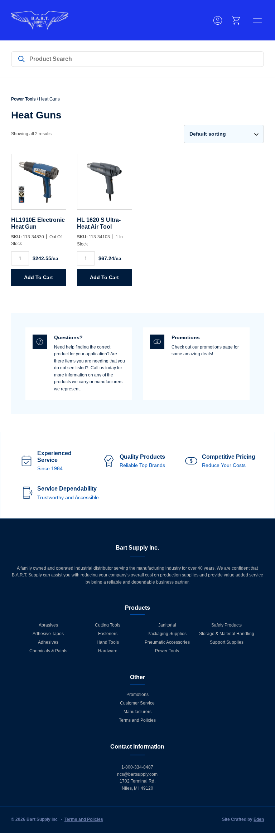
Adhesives (48, 642)
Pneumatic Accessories (167, 642)
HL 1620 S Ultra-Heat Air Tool (99, 223)
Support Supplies (226, 642)
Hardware (107, 650)
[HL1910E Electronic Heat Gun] (38, 185)
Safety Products (226, 625)
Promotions (137, 694)
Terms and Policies (137, 720)
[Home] (39, 20)
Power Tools (23, 99)
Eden (259, 819)
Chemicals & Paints (48, 650)
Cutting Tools (107, 625)
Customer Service (137, 703)
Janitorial (167, 625)
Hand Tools (108, 642)
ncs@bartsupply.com (137, 774)
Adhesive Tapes (48, 633)
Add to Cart (38, 277)
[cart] (236, 20)
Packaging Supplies (167, 633)
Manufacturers (137, 711)
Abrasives (48, 625)
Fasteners (107, 633)
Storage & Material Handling (226, 633)
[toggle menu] (257, 20)
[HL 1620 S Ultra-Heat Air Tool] (104, 185)
